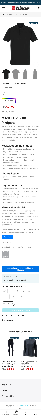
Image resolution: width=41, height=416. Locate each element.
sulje (39, 2)
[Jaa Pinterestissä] (11, 315)
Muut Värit (8, 101)
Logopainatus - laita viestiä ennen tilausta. (20, 269)
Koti (3, 14)
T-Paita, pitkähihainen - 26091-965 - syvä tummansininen (29, 364)
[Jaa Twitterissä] (7, 315)
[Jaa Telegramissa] (19, 315)
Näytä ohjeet (7, 237)
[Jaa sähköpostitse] (23, 315)
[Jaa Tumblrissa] (15, 315)
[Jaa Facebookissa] (3, 315)
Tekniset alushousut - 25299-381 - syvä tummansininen (9, 364)
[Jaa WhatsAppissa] (28, 315)
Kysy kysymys (7, 320)
